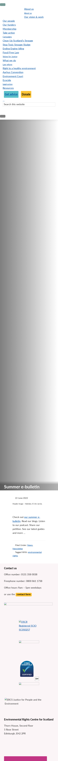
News (30, 545)
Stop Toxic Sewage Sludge (16, 45)
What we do (9, 60)
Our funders (9, 25)
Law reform (7, 65)
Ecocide (7, 80)
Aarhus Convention (13, 72)
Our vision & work (34, 17)
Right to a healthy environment (19, 68)
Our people (9, 21)
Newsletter (18, 549)
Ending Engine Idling (13, 49)
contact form (24, 594)
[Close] (2, 116)
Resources (8, 88)
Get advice (11, 94)
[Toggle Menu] (2, 4)
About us (29, 9)
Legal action (8, 84)
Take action (9, 33)
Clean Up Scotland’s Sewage (18, 41)
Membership (9, 29)
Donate (26, 94)
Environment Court (13, 76)
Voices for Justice (10, 57)
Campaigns (7, 37)
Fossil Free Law (11, 52)
